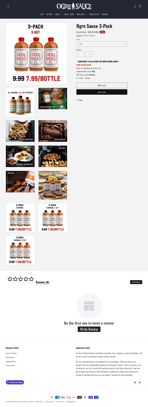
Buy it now (102, 92)
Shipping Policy (11, 361)
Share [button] (81, 100)
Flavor (78, 39)
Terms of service (60, 402)
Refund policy (10, 357)
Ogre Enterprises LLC (17, 402)
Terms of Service (11, 353)
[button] (8, 6)
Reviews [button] (42, 282)
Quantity (78, 50)
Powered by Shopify (28, 402)
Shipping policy (71, 402)
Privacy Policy (10, 365)
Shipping (78, 35)
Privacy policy (49, 402)
